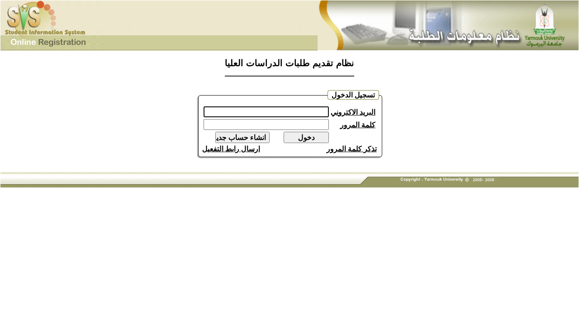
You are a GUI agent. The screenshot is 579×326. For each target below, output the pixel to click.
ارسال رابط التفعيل (231, 149)
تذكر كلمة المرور (352, 149)
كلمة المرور (357, 125)
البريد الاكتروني (353, 112)
